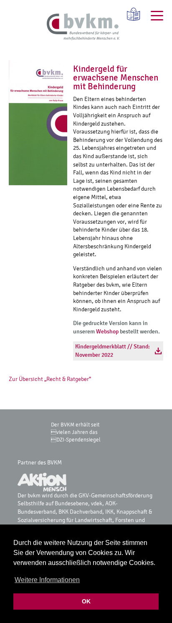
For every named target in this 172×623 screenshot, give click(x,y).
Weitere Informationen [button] (47, 579)
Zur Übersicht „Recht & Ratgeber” (50, 379)
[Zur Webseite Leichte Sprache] (131, 14)
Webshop (107, 331)
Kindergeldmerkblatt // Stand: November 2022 (112, 350)
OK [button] (86, 601)
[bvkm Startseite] (83, 27)
